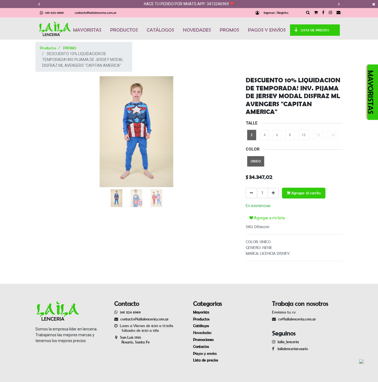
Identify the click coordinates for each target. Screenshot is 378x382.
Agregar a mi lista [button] (269, 218)
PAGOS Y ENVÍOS (267, 30)
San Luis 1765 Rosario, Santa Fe (132, 339)
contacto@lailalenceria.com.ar (95, 12)
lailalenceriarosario (291, 349)
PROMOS (229, 30)
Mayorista (201, 312)
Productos (48, 48)
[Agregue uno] (273, 193)
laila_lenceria (288, 342)
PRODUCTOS (124, 30)
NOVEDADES (197, 30)
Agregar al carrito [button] (305, 193)
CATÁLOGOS (160, 30)
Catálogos (201, 326)
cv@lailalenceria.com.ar (297, 319)
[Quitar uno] (251, 193)
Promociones (203, 339)
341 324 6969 (130, 312)
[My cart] (316, 12)
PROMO (69, 48)
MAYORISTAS (87, 30)
